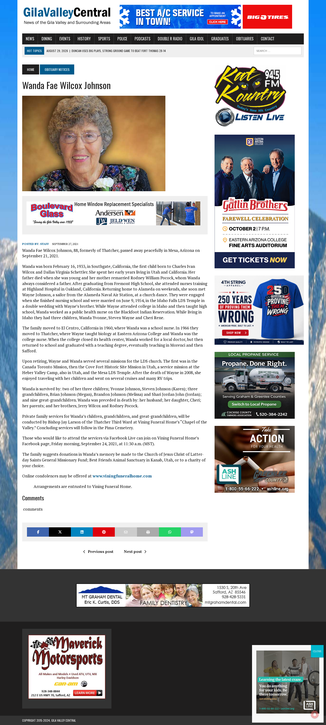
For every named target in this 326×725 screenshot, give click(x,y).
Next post (133, 551)
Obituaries (244, 39)
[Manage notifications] (315, 714)
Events (64, 39)
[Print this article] (148, 532)
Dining (47, 39)
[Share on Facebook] (38, 532)
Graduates (220, 39)
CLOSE (317, 651)
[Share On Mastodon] (192, 532)
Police (122, 39)
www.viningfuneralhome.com (122, 476)
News (30, 39)
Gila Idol (197, 39)
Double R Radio (170, 39)
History (84, 39)
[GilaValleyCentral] (66, 16)
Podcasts (142, 39)
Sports (104, 39)
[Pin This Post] (104, 532)
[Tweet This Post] (60, 532)
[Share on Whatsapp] (170, 532)
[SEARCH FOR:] (277, 50)
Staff (44, 244)
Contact (267, 39)
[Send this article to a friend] (126, 532)
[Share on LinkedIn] (82, 532)
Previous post (100, 551)
